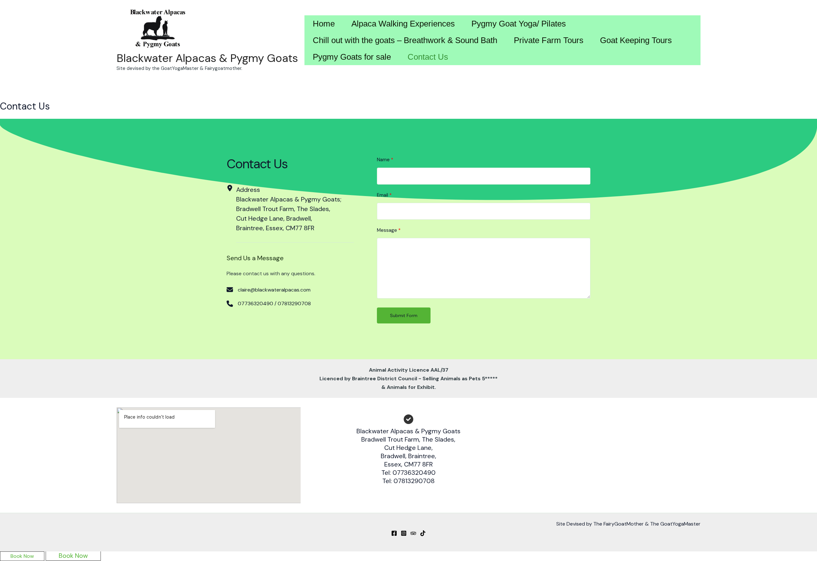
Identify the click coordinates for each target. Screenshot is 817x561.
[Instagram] (404, 533)
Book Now (22, 556)
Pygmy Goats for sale (352, 57)
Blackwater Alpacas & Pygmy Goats (207, 58)
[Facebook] (394, 533)
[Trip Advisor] (413, 533)
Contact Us (428, 57)
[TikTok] (423, 533)
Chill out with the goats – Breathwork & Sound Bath (405, 40)
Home (324, 23)
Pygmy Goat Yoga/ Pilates (518, 23)
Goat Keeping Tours (636, 40)
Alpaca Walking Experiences (403, 23)
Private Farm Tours (548, 40)
